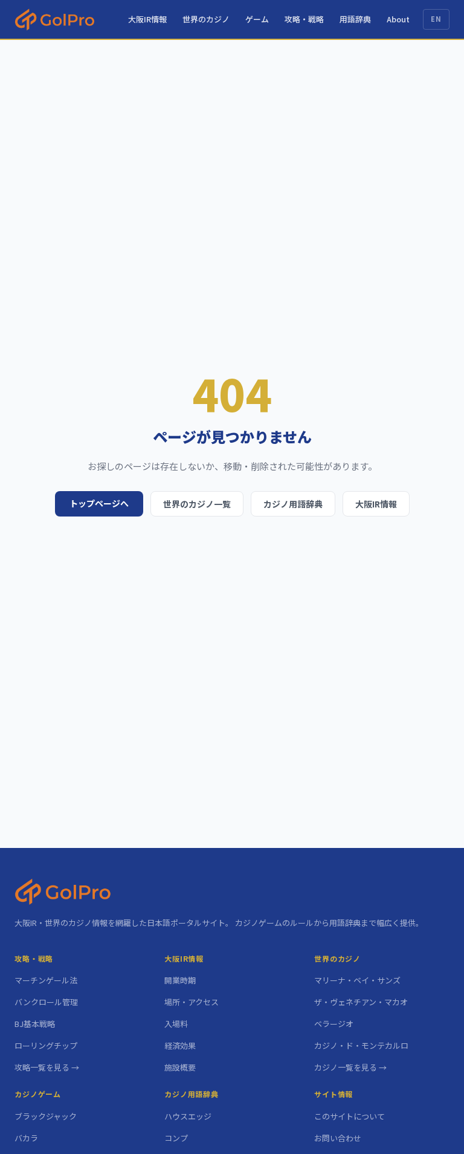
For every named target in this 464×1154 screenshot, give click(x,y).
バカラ (26, 1138)
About (398, 19)
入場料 (176, 1023)
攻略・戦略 (304, 19)
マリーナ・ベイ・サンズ (357, 980)
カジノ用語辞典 (293, 504)
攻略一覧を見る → (46, 1067)
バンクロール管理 (46, 1002)
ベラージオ (333, 1023)
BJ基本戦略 (34, 1023)
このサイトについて (349, 1116)
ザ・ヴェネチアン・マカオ (361, 1002)
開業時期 (180, 980)
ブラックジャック (45, 1116)
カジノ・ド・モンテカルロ (361, 1045)
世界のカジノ (206, 19)
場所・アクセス (191, 1002)
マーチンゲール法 (45, 980)
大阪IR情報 (147, 19)
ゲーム (257, 19)
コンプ (176, 1138)
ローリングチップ (45, 1045)
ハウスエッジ (187, 1116)
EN (436, 19)
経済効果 (180, 1045)
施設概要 (180, 1067)
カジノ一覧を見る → (350, 1067)
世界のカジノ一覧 (197, 504)
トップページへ (99, 503)
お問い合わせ (337, 1138)
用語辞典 (355, 19)
